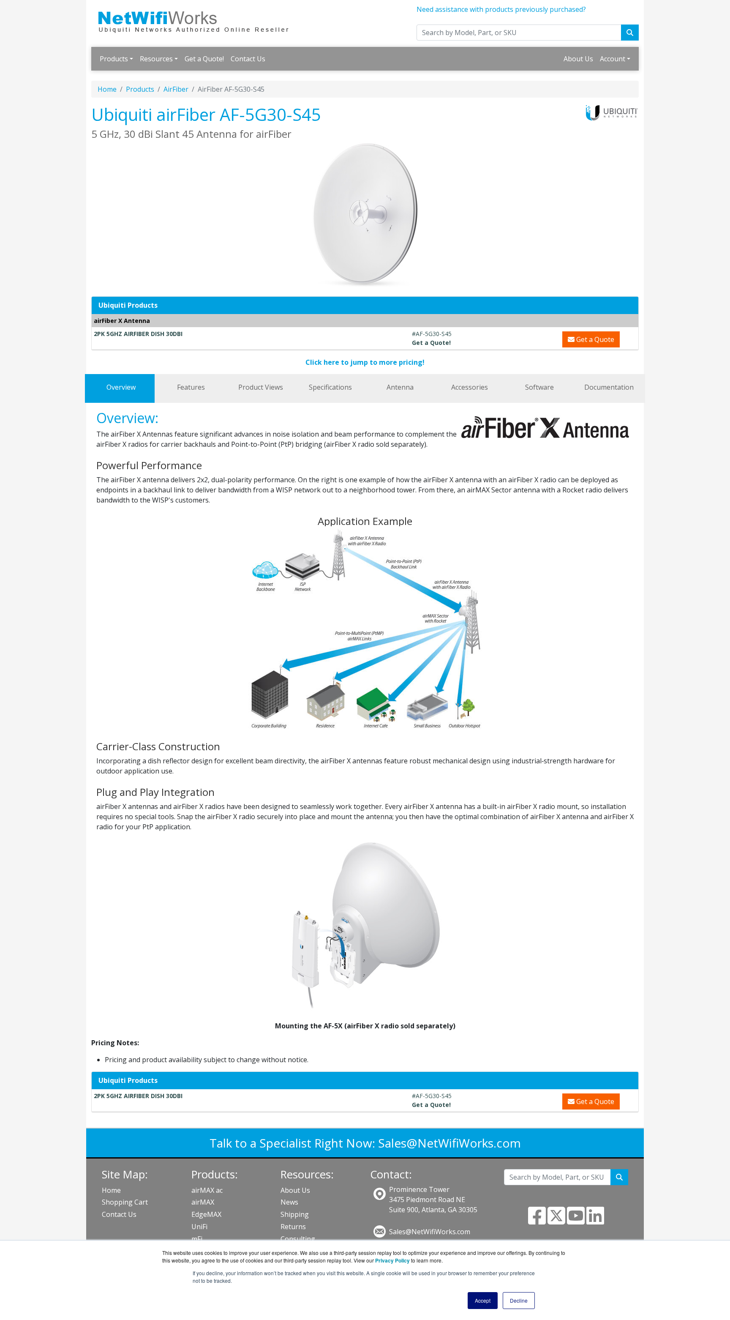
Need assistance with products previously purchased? (501, 9)
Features (191, 387)
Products (114, 58)
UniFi (199, 1226)
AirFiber (175, 89)
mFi (196, 1238)
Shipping (295, 1214)
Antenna (400, 387)
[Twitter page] (556, 1220)
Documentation (609, 387)
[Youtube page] (576, 1220)
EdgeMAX (206, 1214)
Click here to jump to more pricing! (365, 362)
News (289, 1202)
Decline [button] (519, 1300)
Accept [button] (482, 1300)
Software (539, 387)
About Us (578, 58)
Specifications (330, 387)
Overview (121, 387)
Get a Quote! (204, 58)
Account (612, 58)
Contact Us (248, 58)
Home (107, 89)
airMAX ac (207, 1190)
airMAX (202, 1202)
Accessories (469, 387)
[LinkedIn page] (595, 1220)
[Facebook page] (537, 1220)
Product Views (260, 387)
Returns (293, 1226)
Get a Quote (594, 339)
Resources (156, 58)
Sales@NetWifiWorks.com (449, 1143)
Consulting (298, 1238)
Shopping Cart (125, 1202)
